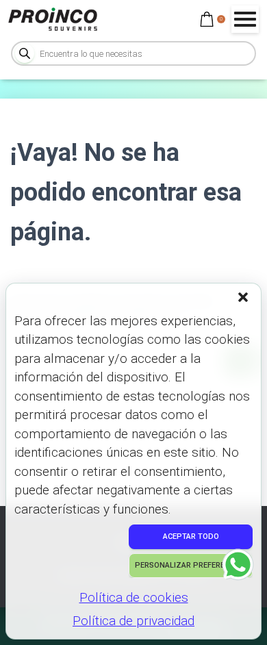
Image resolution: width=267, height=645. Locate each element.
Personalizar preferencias (190, 565)
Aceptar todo (191, 536)
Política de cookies (133, 597)
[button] (244, 298)
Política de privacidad (133, 621)
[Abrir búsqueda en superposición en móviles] (133, 53)
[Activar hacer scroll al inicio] (239, 617)
